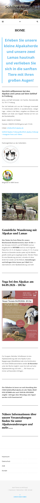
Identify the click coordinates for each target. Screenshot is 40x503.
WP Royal (24, 487)
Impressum (6, 457)
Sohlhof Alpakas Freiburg (20, 9)
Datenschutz (6, 461)
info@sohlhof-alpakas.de (15, 128)
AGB (3, 466)
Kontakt (4, 471)
